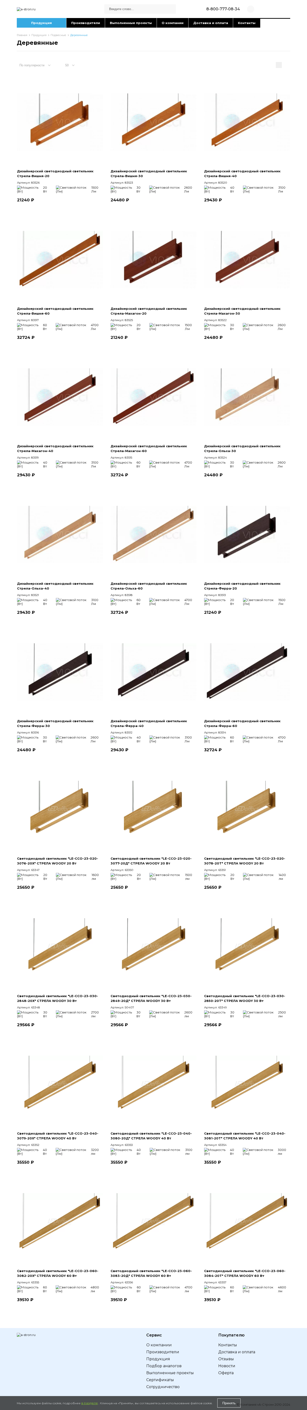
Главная (22, 35)
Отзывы (226, 1359)
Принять (229, 1403)
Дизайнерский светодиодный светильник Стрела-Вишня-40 (242, 173)
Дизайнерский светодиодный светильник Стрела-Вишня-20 (55, 173)
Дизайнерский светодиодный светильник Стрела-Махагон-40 (55, 448)
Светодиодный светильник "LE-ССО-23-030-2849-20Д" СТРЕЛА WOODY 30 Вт (151, 998)
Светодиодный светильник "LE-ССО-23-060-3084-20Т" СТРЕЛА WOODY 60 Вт (244, 1273)
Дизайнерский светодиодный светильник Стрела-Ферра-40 (149, 723)
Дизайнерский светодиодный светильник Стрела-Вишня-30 (149, 173)
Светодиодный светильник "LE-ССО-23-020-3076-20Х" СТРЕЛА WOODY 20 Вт (57, 861)
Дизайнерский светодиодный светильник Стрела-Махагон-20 (149, 311)
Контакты (246, 23)
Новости (226, 1366)
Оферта (226, 1373)
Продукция (41, 23)
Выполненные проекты (131, 23)
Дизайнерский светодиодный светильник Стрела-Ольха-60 (149, 586)
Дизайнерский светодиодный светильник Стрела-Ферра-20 (242, 586)
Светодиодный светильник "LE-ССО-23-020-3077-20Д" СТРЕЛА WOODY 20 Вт (151, 861)
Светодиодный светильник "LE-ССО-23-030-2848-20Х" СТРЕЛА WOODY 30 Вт (57, 998)
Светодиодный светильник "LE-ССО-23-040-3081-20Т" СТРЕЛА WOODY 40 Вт (244, 1135)
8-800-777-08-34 (223, 9)
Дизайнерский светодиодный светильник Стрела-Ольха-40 (55, 586)
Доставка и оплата (210, 23)
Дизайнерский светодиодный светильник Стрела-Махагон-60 (149, 448)
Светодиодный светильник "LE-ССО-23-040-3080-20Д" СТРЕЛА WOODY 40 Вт (151, 1135)
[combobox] (37, 65)
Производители (85, 23)
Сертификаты (160, 1380)
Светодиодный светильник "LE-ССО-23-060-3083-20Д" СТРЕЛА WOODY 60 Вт (151, 1273)
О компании (172, 23)
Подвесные (58, 35)
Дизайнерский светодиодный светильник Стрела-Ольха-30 (242, 448)
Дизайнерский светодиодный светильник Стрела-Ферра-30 (55, 723)
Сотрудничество (163, 1387)
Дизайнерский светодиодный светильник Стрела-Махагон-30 (242, 311)
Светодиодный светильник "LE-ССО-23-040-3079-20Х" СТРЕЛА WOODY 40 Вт (57, 1135)
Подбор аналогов (164, 1366)
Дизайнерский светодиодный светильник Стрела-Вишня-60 (55, 311)
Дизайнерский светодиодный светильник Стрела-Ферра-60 (242, 723)
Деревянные (79, 35)
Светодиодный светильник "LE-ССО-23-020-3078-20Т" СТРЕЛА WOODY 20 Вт (244, 861)
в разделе (89, 1403)
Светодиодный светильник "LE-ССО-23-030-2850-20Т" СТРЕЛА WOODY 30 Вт (244, 998)
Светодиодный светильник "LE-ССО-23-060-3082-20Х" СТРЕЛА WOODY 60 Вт (57, 1273)
